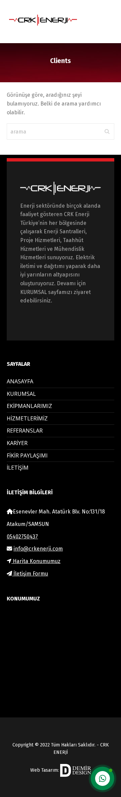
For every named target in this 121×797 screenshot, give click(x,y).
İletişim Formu (30, 573)
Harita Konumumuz (36, 561)
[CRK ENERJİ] (49, 20)
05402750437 (22, 536)
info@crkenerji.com (38, 548)
